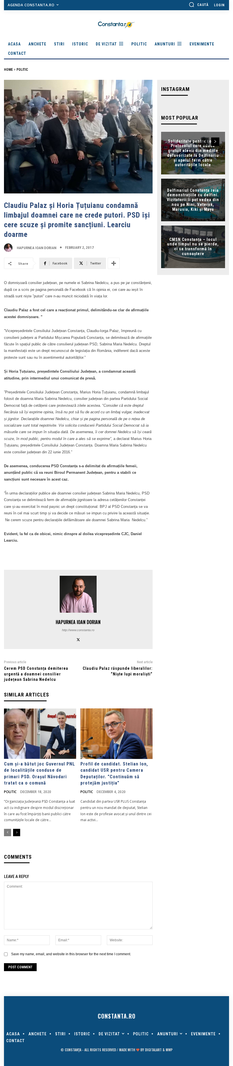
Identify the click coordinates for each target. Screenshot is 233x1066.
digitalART (153, 1049)
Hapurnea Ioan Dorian (36, 248)
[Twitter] (78, 639)
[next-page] (16, 832)
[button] (199, 4)
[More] (114, 263)
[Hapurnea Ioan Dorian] (9, 247)
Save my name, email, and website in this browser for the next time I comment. (71, 954)
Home (8, 70)
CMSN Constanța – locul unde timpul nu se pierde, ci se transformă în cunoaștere (193, 246)
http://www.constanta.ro (78, 630)
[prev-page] (7, 832)
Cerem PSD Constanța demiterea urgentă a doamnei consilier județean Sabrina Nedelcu (36, 674)
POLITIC (22, 70)
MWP (169, 1049)
